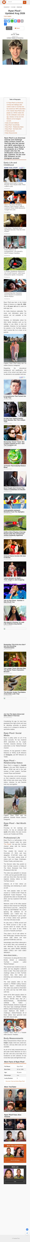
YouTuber (13, 7)
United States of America (15, 38)
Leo (15, 1181)
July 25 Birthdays (15, 1160)
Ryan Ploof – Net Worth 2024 (13, 129)
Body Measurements (11, 133)
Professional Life (10, 131)
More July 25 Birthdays (15, 1146)
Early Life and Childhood (12, 123)
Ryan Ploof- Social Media (12, 125)
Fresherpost (7, 7)
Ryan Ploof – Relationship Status (14, 127)
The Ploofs (7, 844)
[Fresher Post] (4, 2)
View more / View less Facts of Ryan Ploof (15, 1081)
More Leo (15, 1167)
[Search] (24, 2)
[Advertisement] (15, 81)
